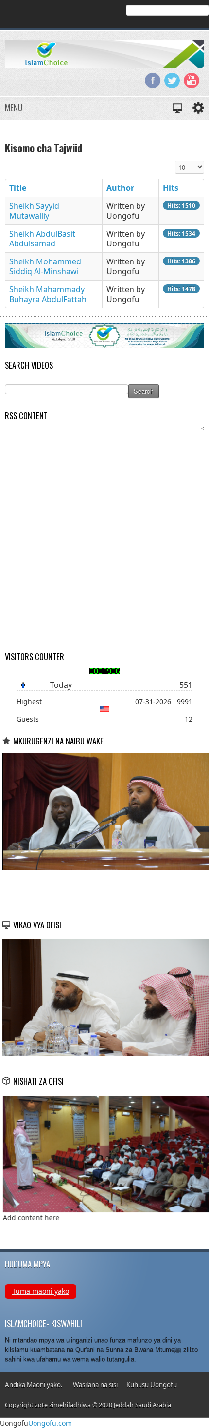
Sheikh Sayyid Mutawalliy (34, 211)
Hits (170, 187)
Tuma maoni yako (40, 1291)
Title (17, 187)
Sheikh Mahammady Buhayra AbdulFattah (48, 294)
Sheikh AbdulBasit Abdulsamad (42, 238)
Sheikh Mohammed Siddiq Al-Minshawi (45, 266)
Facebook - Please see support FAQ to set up (152, 80)
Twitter (172, 80)
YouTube (191, 80)
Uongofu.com (50, 1423)
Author (120, 187)
